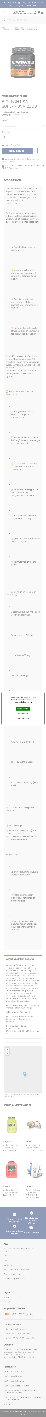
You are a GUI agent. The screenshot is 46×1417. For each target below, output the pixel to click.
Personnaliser (23, 719)
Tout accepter (23, 709)
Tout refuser (23, 714)
